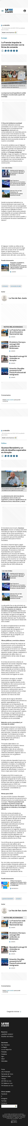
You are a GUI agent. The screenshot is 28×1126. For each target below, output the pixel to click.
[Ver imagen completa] (25, 67)
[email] (14, 51)
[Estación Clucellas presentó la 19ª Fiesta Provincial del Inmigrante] (4, 371)
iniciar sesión (10, 400)
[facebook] (8, 51)
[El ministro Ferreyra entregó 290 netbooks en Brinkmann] (4, 345)
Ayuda (20, 1118)
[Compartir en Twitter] (11, 51)
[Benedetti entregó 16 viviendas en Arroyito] (4, 359)
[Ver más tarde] (2, 50)
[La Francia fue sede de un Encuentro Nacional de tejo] (4, 332)
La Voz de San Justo (18, 298)
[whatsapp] (6, 51)
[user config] (24, 10)
